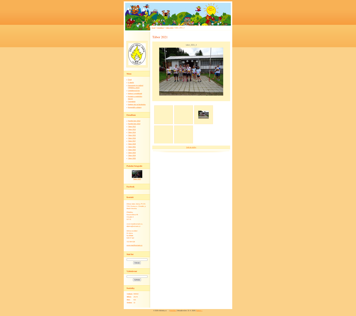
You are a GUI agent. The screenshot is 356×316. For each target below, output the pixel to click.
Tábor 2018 (132, 144)
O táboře (131, 82)
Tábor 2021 (169, 28)
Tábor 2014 (132, 132)
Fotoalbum (160, 28)
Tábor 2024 (132, 155)
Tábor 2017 (132, 141)
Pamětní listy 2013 (134, 121)
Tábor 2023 (132, 152)
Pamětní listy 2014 (134, 124)
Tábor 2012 (132, 126)
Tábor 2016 (132, 138)
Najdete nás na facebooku (137, 104)
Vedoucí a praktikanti (135, 93)
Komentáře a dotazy (135, 107)
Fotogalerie (131, 101)
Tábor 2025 (132, 158)
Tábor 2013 (132, 129)
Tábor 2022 (132, 150)
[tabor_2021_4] (203, 115)
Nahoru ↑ (199, 310)
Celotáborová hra (134, 90)
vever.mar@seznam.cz (134, 245)
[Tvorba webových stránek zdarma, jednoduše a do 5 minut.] (168, 310)
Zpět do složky (191, 147)
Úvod (153, 28)
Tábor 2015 (132, 135)
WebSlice (173, 310)
